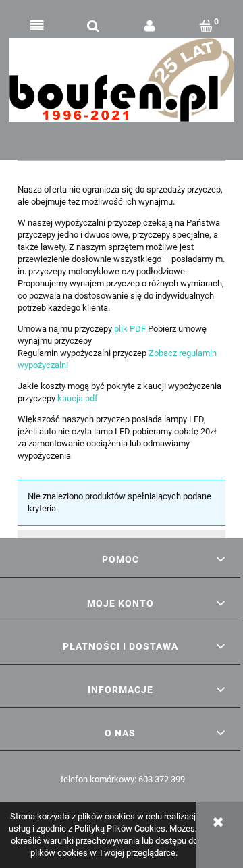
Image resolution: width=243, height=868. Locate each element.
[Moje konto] (150, 26)
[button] (37, 26)
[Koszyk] (206, 26)
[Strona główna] (121, 80)
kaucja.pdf (77, 398)
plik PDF (130, 329)
